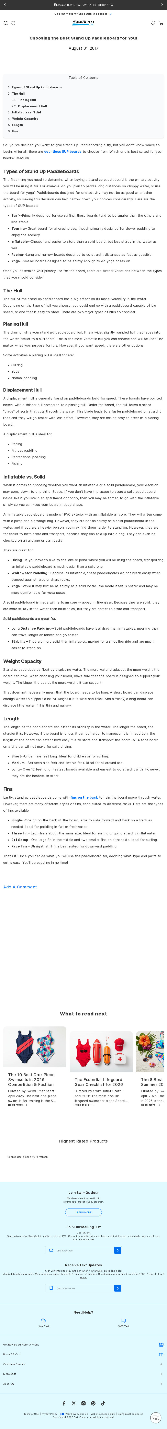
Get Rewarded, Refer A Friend (21, 1344)
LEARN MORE (83, 1212)
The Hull (18, 93)
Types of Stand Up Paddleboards (37, 87)
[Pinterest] (93, 1403)
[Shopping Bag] (161, 22)
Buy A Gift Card (12, 1354)
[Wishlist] (152, 22)
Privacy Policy (154, 1274)
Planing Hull (27, 100)
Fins (15, 131)
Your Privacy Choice (76, 1414)
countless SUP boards (62, 151)
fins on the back (84, 797)
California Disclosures (130, 1414)
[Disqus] (83, 944)
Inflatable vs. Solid (26, 112)
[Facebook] (64, 1403)
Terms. (83, 1277)
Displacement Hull (32, 106)
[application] (156, 1418)
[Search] (12, 23)
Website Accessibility (103, 1414)
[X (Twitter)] (73, 1403)
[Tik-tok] (103, 1403)
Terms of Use (31, 1414)
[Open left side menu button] (5, 23)
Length (17, 125)
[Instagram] (83, 1403)
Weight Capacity (25, 118)
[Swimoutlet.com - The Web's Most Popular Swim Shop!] (83, 22)
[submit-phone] (117, 1288)
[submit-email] (117, 1250)
